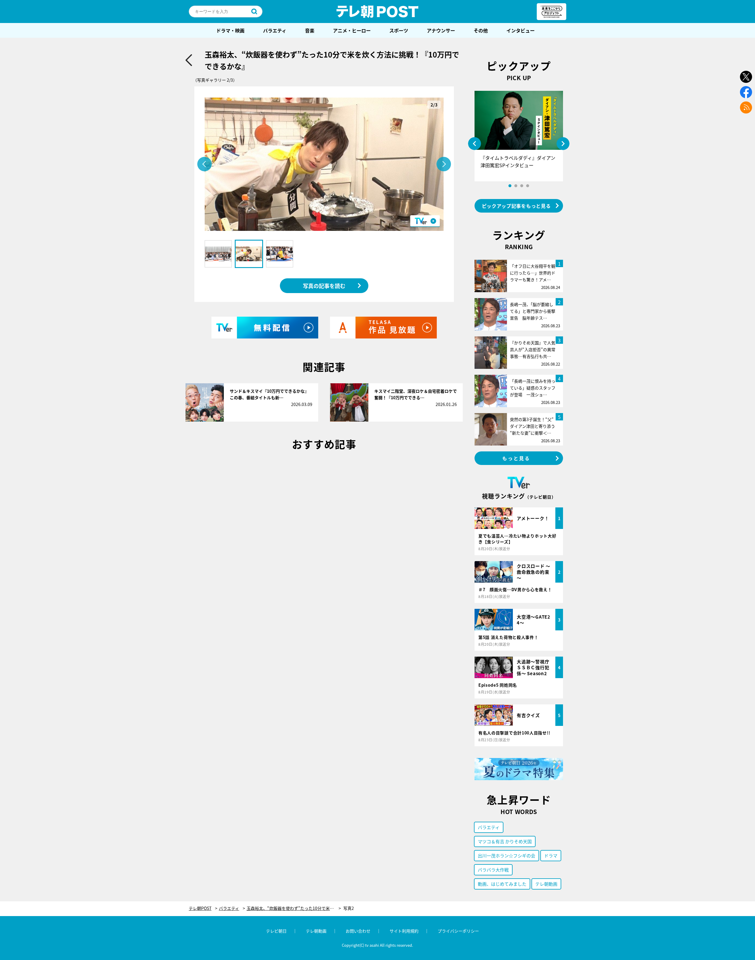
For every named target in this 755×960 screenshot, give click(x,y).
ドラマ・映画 (230, 30)
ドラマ (550, 855)
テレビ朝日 (276, 931)
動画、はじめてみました (502, 884)
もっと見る (516, 458)
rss (746, 107)
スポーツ (398, 30)
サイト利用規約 (404, 931)
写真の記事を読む (324, 286)
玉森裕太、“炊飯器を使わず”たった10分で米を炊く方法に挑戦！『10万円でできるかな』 (294, 908)
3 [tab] (521, 185)
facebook (746, 92)
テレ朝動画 (546, 884)
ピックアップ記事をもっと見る (516, 205)
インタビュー (520, 30)
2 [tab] (515, 185)
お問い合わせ (358, 931)
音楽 (309, 30)
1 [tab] (509, 185)
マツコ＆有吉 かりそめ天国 (505, 841)
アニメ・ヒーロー (352, 30)
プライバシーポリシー (458, 931)
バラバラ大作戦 (493, 870)
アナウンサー (441, 30)
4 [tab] (527, 185)
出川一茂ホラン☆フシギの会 (506, 855)
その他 (481, 30)
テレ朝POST (377, 11)
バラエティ (274, 30)
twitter (746, 77)
